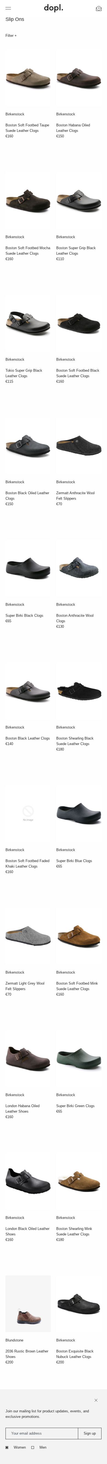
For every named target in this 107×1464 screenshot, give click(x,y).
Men (43, 1447)
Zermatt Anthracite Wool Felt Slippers (75, 496)
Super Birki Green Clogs (75, 1106)
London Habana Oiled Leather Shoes (22, 1108)
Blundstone (14, 1340)
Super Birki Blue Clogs (74, 861)
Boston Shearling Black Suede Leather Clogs (75, 741)
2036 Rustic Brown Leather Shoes (26, 1354)
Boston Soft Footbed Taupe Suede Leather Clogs (27, 128)
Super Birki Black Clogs (24, 615)
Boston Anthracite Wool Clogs (75, 618)
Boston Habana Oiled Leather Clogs (73, 128)
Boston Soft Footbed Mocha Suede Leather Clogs (27, 250)
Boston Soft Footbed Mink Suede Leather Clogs (77, 986)
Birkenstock (14, 114)
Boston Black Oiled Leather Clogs (27, 496)
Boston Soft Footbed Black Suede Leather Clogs (77, 373)
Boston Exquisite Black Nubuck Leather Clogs (75, 1354)
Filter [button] (10, 36)
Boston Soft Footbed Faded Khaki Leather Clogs (27, 863)
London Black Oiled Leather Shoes (27, 1231)
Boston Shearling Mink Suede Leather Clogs (74, 1231)
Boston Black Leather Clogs (27, 738)
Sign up (90, 1433)
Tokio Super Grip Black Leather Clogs (23, 373)
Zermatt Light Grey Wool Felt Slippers (24, 986)
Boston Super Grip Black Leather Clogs (76, 250)
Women (20, 1447)
